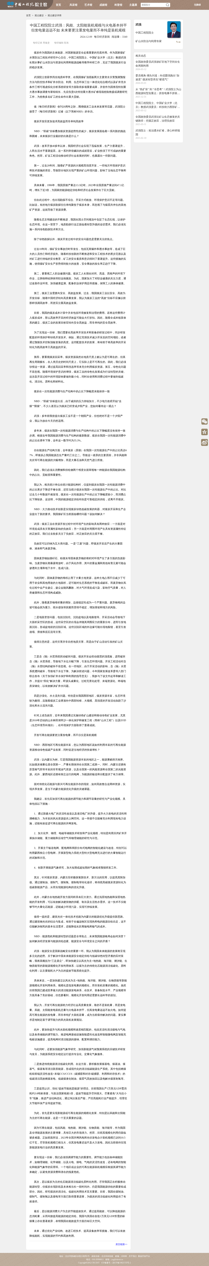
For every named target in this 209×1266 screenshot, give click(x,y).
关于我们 (133, 1256)
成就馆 (103, 4)
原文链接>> (121, 1244)
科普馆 (118, 4)
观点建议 (39, 15)
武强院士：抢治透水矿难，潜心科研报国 (158, 132)
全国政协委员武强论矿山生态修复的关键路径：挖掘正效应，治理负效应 (158, 118)
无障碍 (197, 5)
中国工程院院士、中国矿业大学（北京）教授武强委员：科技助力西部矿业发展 (158, 105)
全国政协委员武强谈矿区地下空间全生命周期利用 (158, 63)
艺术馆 (88, 4)
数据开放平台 (144, 1256)
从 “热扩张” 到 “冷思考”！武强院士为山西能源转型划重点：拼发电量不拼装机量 (158, 91)
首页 (58, 4)
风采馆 (73, 4)
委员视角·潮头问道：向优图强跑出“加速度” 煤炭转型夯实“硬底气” (157, 77)
